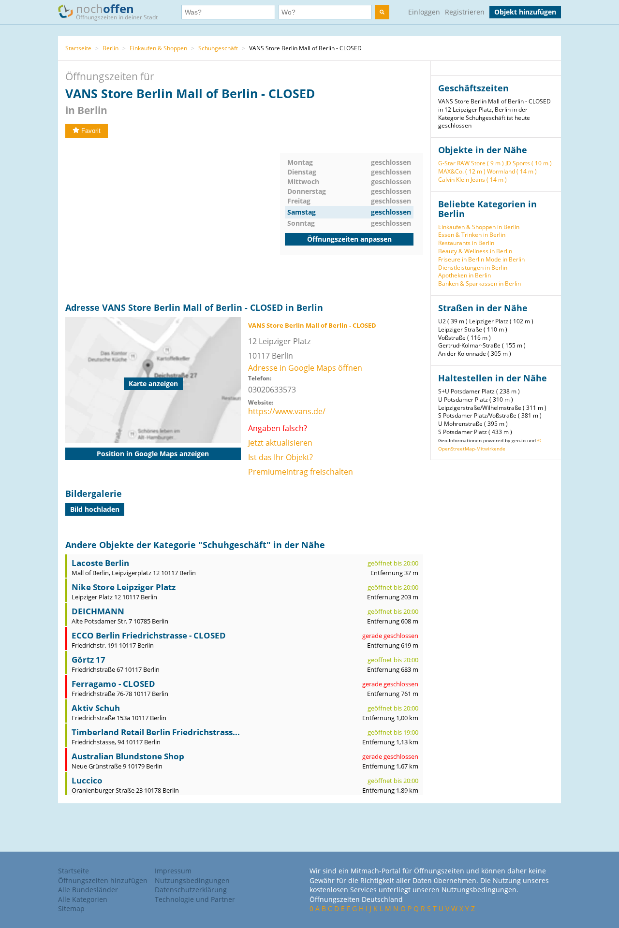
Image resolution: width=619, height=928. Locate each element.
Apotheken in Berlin (464, 275)
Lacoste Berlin (100, 562)
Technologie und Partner (195, 899)
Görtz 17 (88, 659)
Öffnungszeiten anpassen (349, 239)
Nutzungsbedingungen (192, 880)
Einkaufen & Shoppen (158, 48)
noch (117, 10)
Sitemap (71, 908)
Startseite (78, 48)
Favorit (91, 130)
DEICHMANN (98, 611)
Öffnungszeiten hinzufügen (102, 880)
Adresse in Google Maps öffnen (305, 367)
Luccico (87, 780)
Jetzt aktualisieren (280, 442)
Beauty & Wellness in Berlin (475, 251)
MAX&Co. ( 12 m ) (462, 171)
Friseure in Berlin (461, 259)
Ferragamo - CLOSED (113, 683)
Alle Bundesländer (88, 889)
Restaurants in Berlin (466, 243)
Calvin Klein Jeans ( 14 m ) (472, 179)
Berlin (110, 48)
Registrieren (465, 11)
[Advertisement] (172, 220)
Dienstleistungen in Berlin (472, 267)
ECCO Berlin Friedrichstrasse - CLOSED (149, 635)
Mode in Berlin (505, 259)
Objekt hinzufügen (525, 11)
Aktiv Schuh (96, 707)
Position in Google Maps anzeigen (153, 453)
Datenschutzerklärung (191, 889)
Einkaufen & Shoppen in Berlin (478, 227)
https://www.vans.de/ (286, 411)
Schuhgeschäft (218, 48)
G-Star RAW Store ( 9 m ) (471, 163)
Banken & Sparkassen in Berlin (479, 283)
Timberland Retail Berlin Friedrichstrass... (156, 732)
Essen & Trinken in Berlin (471, 235)
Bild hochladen (94, 509)
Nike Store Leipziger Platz (124, 587)
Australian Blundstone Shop (128, 756)
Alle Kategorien (82, 899)
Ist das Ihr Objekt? (280, 457)
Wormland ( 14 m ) (512, 171)
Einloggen (424, 11)
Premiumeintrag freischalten (300, 471)
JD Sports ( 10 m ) (528, 163)
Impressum (173, 870)
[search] (382, 12)
